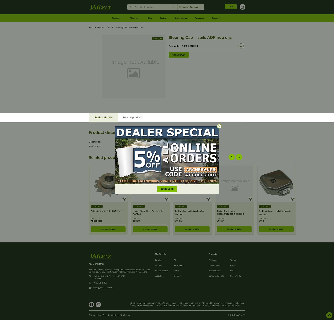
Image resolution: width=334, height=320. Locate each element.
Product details (103, 117)
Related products (133, 117)
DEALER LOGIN (167, 189)
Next (239, 157)
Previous (232, 157)
